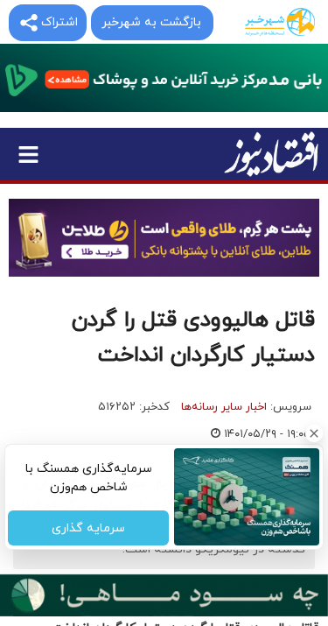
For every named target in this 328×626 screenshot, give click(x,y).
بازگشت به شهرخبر (151, 22)
